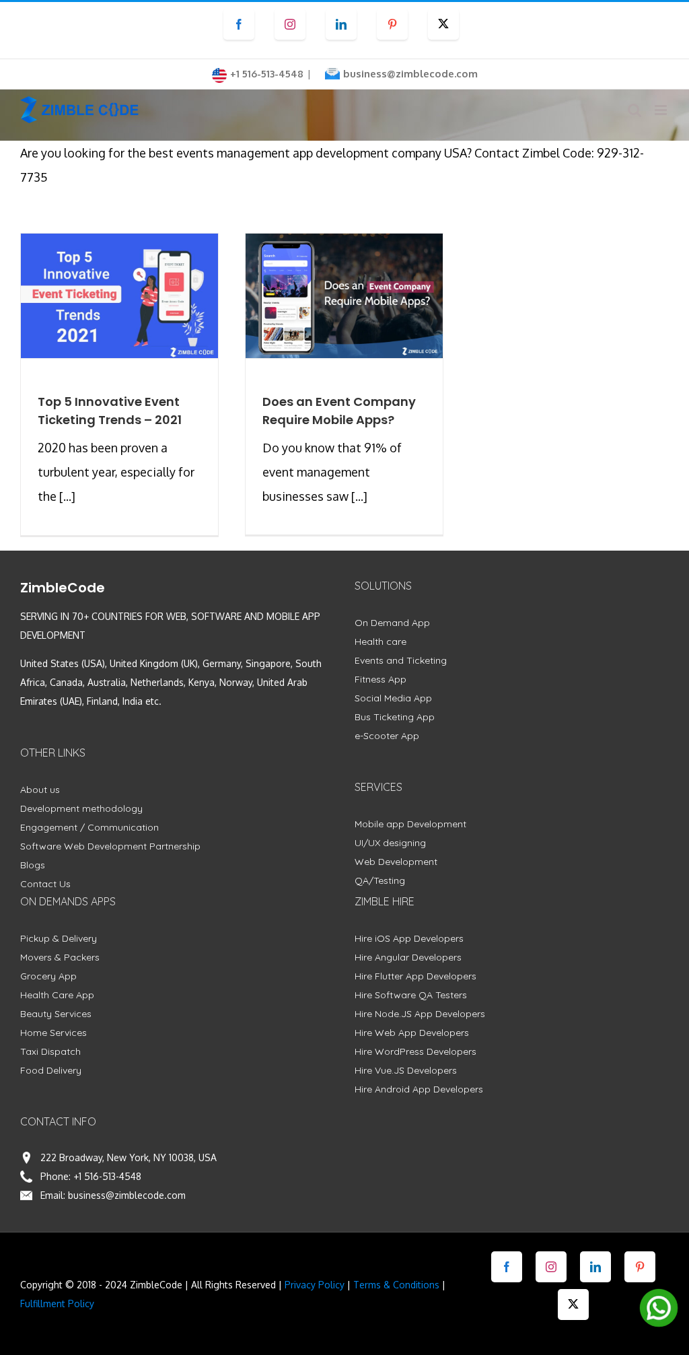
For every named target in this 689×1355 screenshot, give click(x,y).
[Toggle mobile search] (634, 110)
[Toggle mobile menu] (662, 110)
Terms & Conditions (396, 1284)
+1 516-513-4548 (107, 1176)
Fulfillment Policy (57, 1303)
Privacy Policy (314, 1284)
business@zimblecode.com (410, 73)
